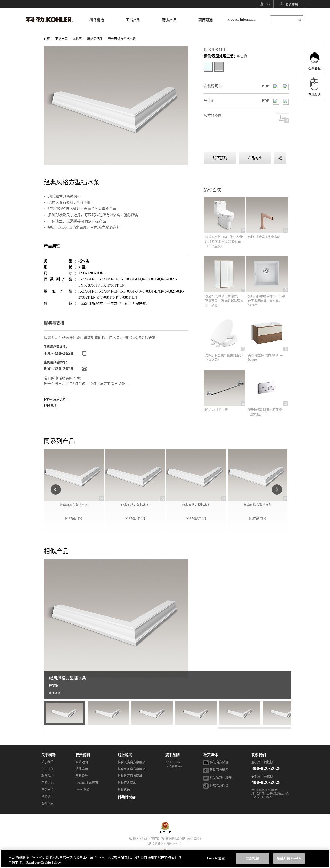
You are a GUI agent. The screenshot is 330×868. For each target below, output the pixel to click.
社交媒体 (210, 755)
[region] (165, 859)
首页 (47, 38)
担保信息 (50, 406)
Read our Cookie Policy (43, 862)
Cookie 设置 (82, 789)
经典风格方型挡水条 (122, 38)
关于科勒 (48, 755)
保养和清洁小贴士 (56, 399)
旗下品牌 (172, 755)
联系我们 (258, 755)
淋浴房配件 (95, 38)
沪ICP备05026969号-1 (165, 844)
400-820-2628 (266, 782)
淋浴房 (77, 38)
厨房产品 (169, 20)
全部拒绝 (252, 858)
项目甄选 (205, 20)
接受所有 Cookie (289, 858)
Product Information (242, 19)
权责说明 (83, 755)
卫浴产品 (133, 20)
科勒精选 (96, 20)
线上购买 (125, 755)
